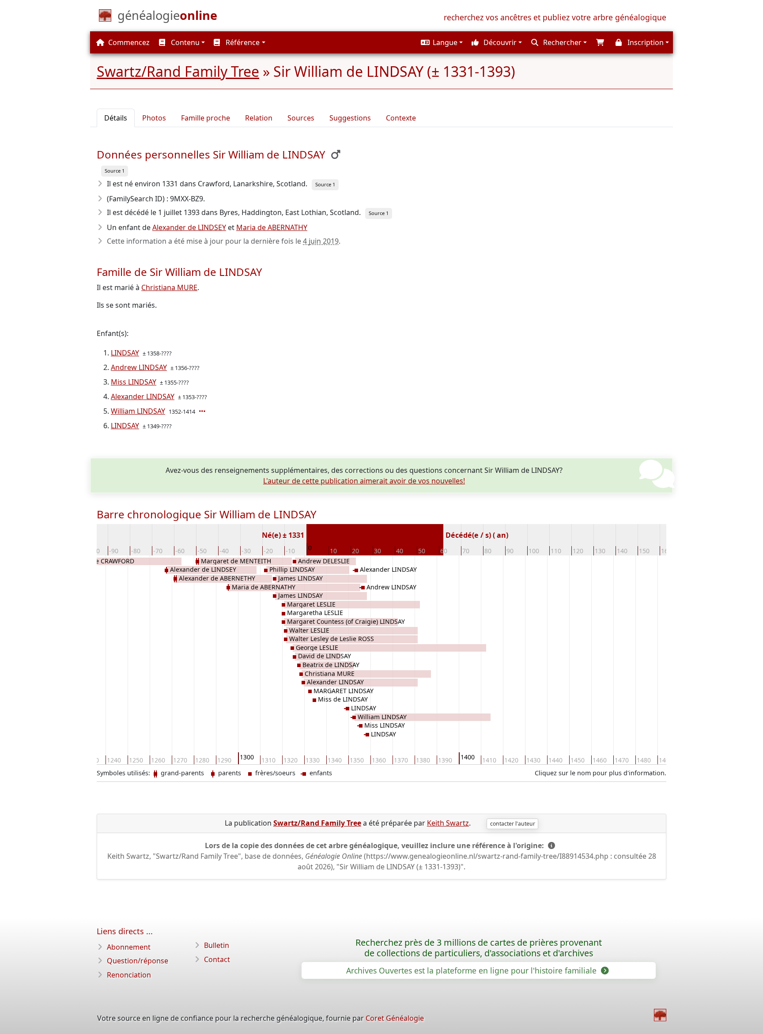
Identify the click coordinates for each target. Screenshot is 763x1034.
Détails (115, 118)
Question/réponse (137, 961)
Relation (258, 118)
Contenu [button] (184, 42)
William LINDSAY (138, 411)
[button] (440, 42)
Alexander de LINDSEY (189, 227)
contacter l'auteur (512, 823)
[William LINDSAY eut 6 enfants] (203, 411)
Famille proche (205, 118)
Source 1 (115, 170)
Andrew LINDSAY (139, 367)
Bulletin (216, 945)
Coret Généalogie (395, 1018)
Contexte (401, 118)
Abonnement (129, 947)
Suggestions (350, 118)
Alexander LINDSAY (142, 396)
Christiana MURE (169, 287)
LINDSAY (125, 353)
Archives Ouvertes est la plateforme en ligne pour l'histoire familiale (472, 970)
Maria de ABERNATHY (271, 227)
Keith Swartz (448, 823)
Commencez (128, 42)
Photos (154, 118)
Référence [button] (242, 42)
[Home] (660, 1015)
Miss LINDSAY (133, 382)
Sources (300, 118)
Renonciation (129, 975)
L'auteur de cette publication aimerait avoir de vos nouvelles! (364, 481)
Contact (217, 959)
